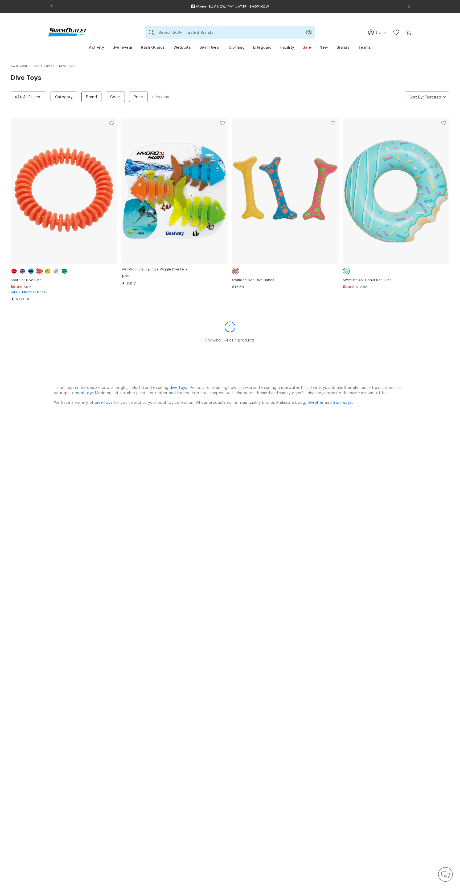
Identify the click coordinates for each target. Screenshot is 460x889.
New (323, 47)
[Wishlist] (396, 32)
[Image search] (308, 32)
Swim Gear (209, 47)
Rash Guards (153, 47)
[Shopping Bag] (408, 32)
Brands (343, 47)
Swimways (342, 402)
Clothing (237, 47)
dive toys (178, 387)
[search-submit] (151, 32)
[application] (445, 874)
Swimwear (122, 47)
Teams (364, 47)
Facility (287, 47)
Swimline (315, 402)
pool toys (85, 392)
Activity (96, 47)
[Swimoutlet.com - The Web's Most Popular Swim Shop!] (67, 32)
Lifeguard (262, 47)
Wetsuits (182, 47)
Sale (307, 47)
